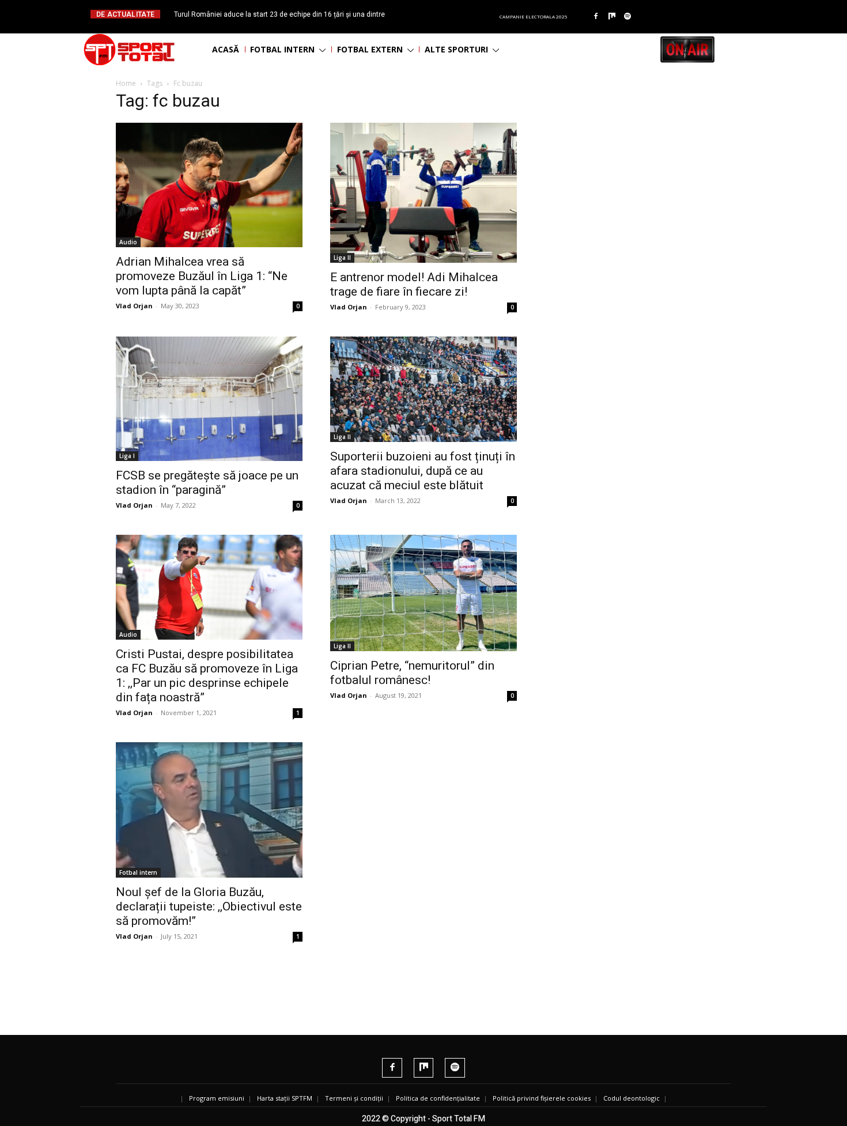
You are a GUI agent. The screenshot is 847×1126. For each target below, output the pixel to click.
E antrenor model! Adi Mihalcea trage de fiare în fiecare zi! (414, 284)
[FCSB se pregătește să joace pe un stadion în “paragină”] (209, 399)
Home (126, 83)
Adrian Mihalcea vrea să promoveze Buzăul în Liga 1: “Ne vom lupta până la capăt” (202, 276)
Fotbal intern (138, 872)
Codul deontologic (631, 1098)
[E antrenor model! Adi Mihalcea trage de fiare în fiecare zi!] (423, 193)
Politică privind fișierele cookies (542, 1098)
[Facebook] (596, 17)
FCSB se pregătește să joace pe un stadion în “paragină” (207, 482)
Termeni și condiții (354, 1098)
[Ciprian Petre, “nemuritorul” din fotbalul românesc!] (423, 593)
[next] (451, 14)
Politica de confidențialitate (438, 1098)
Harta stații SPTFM (284, 1098)
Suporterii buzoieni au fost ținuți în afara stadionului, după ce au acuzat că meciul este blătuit (422, 470)
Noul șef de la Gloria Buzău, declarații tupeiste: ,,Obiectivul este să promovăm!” (209, 906)
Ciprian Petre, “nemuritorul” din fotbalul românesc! (412, 673)
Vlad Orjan (134, 305)
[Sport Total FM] (129, 49)
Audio (128, 242)
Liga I (127, 456)
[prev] (433, 14)
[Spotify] (628, 17)
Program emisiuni (216, 1098)
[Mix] (612, 17)
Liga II (342, 258)
